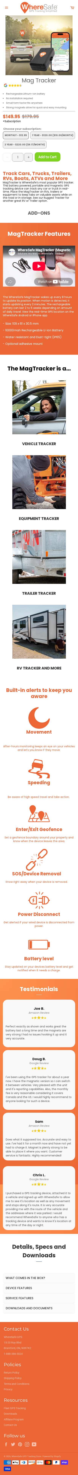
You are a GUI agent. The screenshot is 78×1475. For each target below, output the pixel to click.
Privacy (8, 1389)
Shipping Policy (13, 1378)
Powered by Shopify (51, 1456)
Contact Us (10, 1424)
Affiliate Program (14, 1419)
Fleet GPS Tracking (15, 1408)
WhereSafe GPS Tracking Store (26, 1456)
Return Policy (11, 1372)
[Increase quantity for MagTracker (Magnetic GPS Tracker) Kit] (28, 157)
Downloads (10, 1413)
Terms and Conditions (16, 1383)
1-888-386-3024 (13, 1353)
